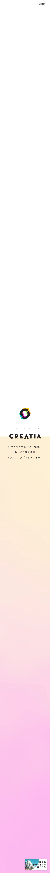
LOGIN (42, 4)
